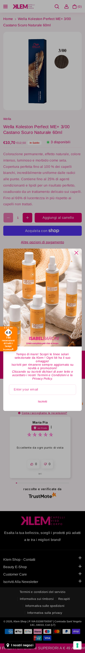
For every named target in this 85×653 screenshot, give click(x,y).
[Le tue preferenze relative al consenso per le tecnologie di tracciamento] (77, 645)
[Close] (76, 253)
